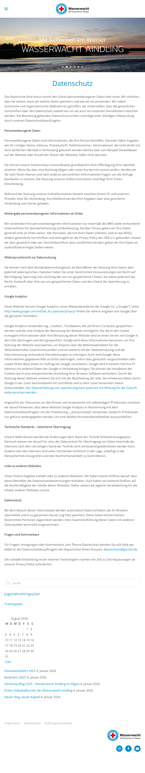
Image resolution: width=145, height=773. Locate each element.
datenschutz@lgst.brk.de (120, 549)
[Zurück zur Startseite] (72, 9)
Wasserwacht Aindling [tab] (63, 67)
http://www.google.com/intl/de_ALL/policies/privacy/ (40, 311)
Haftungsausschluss (58, 723)
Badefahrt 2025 (15, 677)
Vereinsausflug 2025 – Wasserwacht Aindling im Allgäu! (42, 684)
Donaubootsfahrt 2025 (20, 671)
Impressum (12, 723)
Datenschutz (32, 723)
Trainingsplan (13, 604)
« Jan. (7, 662)
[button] (6, 9)
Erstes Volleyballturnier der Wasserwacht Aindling (38, 690)
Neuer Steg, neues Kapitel (22, 697)
